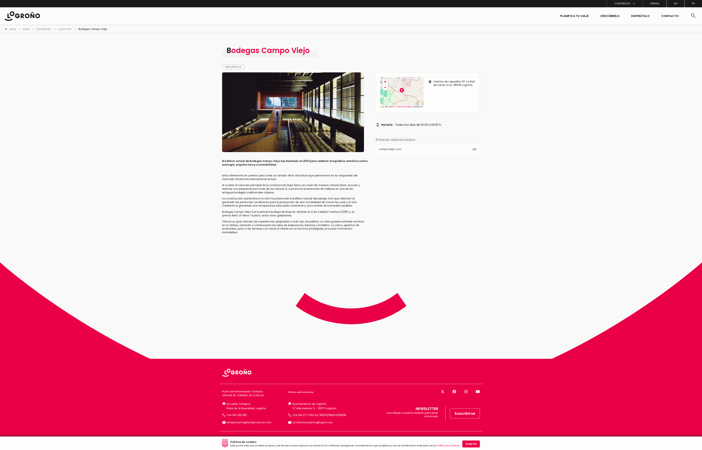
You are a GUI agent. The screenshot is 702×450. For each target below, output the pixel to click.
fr (693, 3)
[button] (610, 16)
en (675, 3)
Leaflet (390, 106)
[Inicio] (22, 16)
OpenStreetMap (404, 106)
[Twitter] (442, 391)
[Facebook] (454, 391)
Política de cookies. (448, 445)
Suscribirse (464, 413)
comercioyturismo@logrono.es (312, 422)
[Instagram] (466, 391)
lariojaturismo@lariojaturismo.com (249, 422)
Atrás (13, 29)
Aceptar (471, 444)
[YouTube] (478, 391)
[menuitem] (625, 3)
